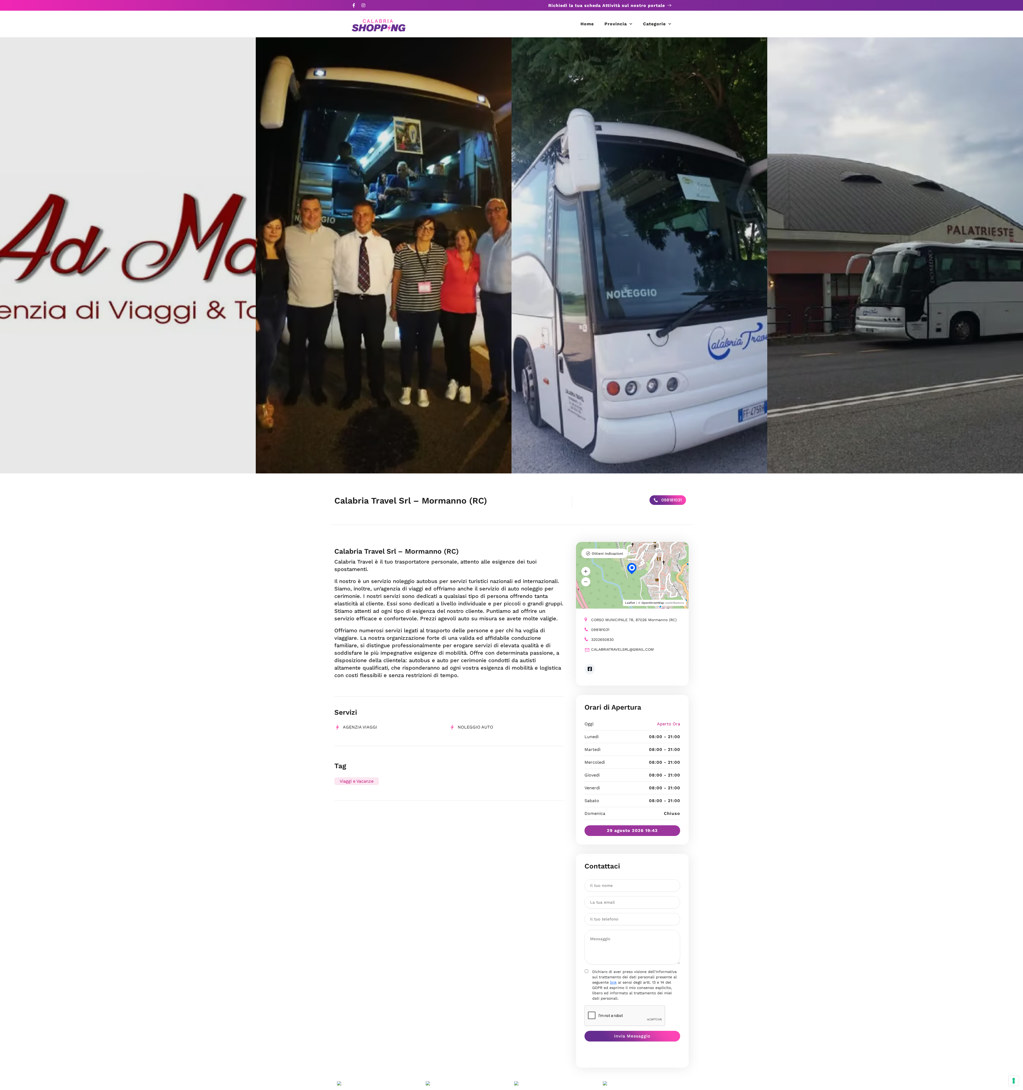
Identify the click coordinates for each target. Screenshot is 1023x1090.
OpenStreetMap (653, 603)
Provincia (615, 23)
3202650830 (602, 639)
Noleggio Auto (475, 727)
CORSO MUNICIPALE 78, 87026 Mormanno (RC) (634, 620)
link (613, 982)
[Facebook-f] (354, 5)
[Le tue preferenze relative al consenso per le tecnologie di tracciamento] (1014, 1081)
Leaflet (630, 603)
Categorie (654, 23)
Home (587, 23)
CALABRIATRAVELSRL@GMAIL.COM (622, 649)
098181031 (671, 499)
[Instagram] (363, 5)
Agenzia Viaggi (360, 727)
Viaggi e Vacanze (357, 781)
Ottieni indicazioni (607, 554)
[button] (585, 571)
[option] (128, 255)
